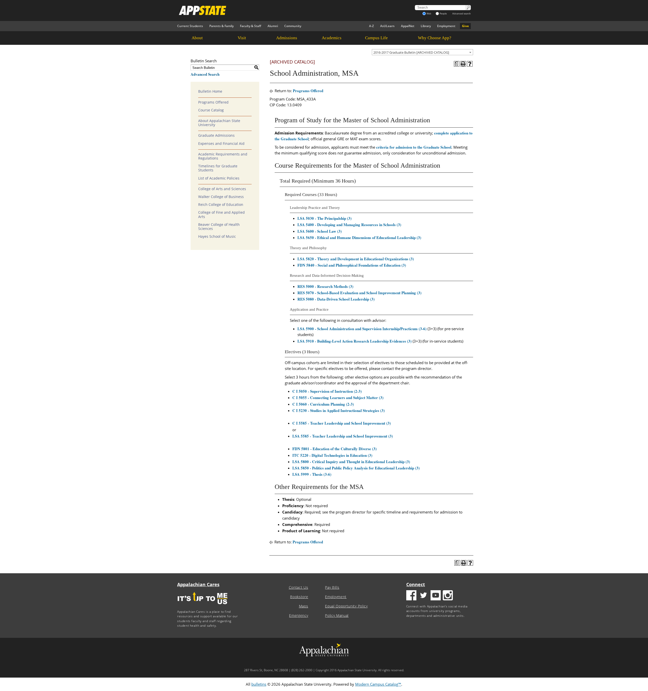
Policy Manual (337, 615)
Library (426, 26)
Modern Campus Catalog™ (378, 684)
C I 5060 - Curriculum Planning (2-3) (323, 404)
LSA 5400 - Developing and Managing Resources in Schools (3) (349, 224)
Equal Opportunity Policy (346, 606)
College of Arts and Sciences (222, 189)
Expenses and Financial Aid (221, 143)
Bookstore (299, 597)
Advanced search (461, 13)
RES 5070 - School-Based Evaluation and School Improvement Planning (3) (359, 292)
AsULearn (387, 26)
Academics (331, 37)
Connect (415, 584)
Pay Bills (332, 587)
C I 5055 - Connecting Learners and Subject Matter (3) (337, 397)
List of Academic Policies (218, 178)
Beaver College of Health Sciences (219, 226)
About (197, 37)
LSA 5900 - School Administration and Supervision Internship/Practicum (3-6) (362, 328)
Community (292, 26)
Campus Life (376, 37)
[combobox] (422, 52)
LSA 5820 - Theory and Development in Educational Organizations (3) (355, 259)
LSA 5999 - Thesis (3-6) (311, 474)
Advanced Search (205, 74)
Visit (242, 37)
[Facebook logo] (411, 596)
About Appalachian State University (219, 123)
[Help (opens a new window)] (470, 64)
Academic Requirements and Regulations (222, 156)
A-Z (371, 26)
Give (465, 26)
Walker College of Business (221, 196)
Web (429, 13)
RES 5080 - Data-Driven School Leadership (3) (336, 299)
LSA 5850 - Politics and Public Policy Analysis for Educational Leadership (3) (356, 468)
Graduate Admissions (216, 135)
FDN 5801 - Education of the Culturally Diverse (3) (334, 448)
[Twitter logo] (423, 596)
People (443, 13)
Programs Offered (213, 102)
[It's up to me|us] (202, 606)
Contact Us (298, 587)
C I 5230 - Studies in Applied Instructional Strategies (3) (338, 410)
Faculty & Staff (250, 26)
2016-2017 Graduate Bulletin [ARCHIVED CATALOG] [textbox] (411, 52)
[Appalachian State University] (278, 10)
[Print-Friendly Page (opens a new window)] (463, 64)
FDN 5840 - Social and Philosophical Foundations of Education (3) (351, 265)
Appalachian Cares (198, 584)
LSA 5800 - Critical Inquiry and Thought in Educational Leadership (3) (351, 461)
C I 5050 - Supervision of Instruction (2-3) (327, 391)
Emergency (298, 615)
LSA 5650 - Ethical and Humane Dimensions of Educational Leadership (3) (359, 237)
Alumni (273, 26)
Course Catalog (211, 110)
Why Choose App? (434, 37)
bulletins (258, 684)
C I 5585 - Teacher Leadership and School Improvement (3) (341, 423)
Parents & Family (221, 26)
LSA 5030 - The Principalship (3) (324, 218)
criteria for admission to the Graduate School (413, 147)
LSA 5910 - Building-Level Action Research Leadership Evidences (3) (354, 341)
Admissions (286, 37)
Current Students (190, 26)
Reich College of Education (220, 204)
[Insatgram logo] (448, 596)
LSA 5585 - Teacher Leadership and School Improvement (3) (342, 436)
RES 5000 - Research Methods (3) (325, 286)
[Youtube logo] (436, 596)
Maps (303, 606)
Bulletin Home (210, 91)
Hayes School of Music (217, 236)
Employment (446, 26)
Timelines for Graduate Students (217, 168)
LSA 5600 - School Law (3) (319, 231)
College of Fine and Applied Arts (221, 214)
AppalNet (407, 26)
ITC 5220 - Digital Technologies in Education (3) (332, 455)
